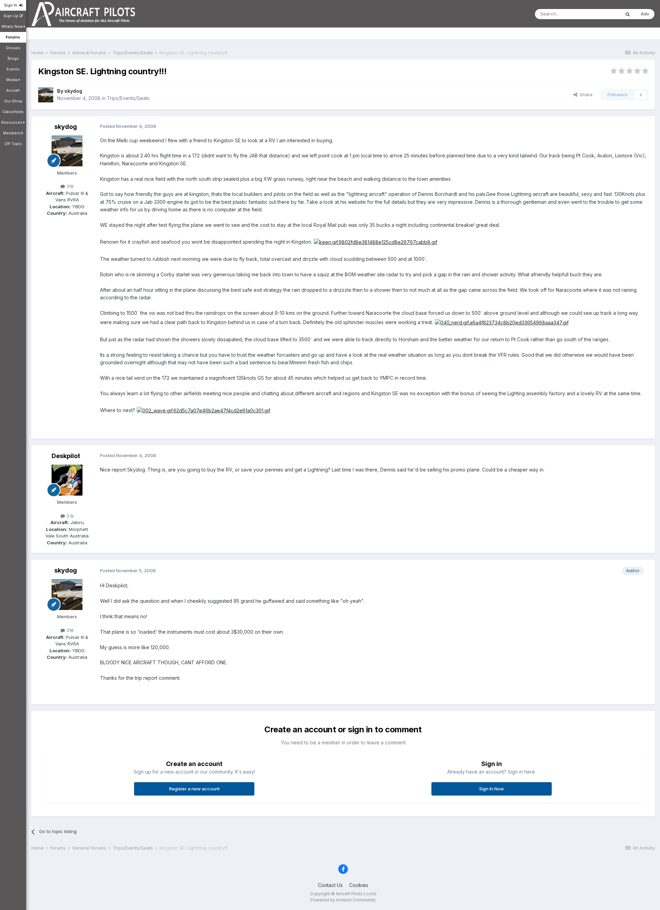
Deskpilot (66, 455)
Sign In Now (491, 788)
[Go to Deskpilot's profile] (67, 480)
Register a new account (194, 788)
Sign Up (11, 15)
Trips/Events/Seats (128, 98)
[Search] (627, 14)
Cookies (358, 885)
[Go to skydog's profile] (45, 94)
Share (585, 94)
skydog (73, 91)
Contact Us (330, 885)
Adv (645, 13)
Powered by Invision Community (343, 899)
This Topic (600, 13)
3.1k (69, 516)
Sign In (11, 5)
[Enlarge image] (375, 242)
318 (69, 186)
